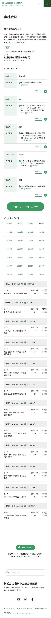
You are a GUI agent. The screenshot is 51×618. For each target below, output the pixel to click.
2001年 (20, 274)
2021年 (20, 232)
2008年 (30, 257)
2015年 (41, 240)
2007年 (41, 257)
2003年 (41, 266)
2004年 (30, 266)
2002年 (9, 274)
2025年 (20, 223)
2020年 (30, 232)
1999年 (41, 274)
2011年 (41, 249)
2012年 (30, 249)
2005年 (20, 266)
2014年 (9, 249)
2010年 (9, 257)
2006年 (9, 266)
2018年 (9, 240)
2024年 (30, 223)
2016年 (30, 240)
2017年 (20, 240)
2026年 (9, 223)
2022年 (9, 232)
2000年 (30, 274)
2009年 (20, 257)
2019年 (41, 232)
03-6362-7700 (11, 590)
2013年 (20, 249)
